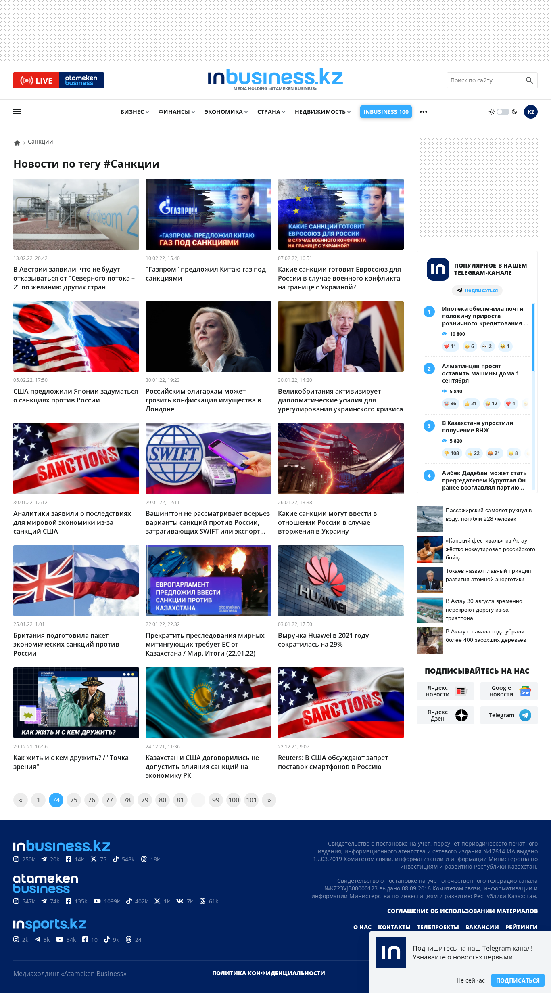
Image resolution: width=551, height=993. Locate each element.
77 (109, 800)
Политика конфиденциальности (268, 973)
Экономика (224, 111)
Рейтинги (521, 927)
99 (215, 800)
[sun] (491, 112)
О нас (362, 927)
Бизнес (132, 111)
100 (233, 800)
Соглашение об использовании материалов (462, 911)
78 (127, 800)
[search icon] (530, 80)
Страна (268, 111)
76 (91, 800)
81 (180, 800)
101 (251, 800)
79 (144, 800)
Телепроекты (438, 927)
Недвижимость (320, 111)
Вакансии (482, 927)
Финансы (174, 111)
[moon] (514, 112)
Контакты (394, 927)
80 (162, 800)
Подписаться (518, 980)
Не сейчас (471, 980)
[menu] (17, 112)
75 (73, 800)
